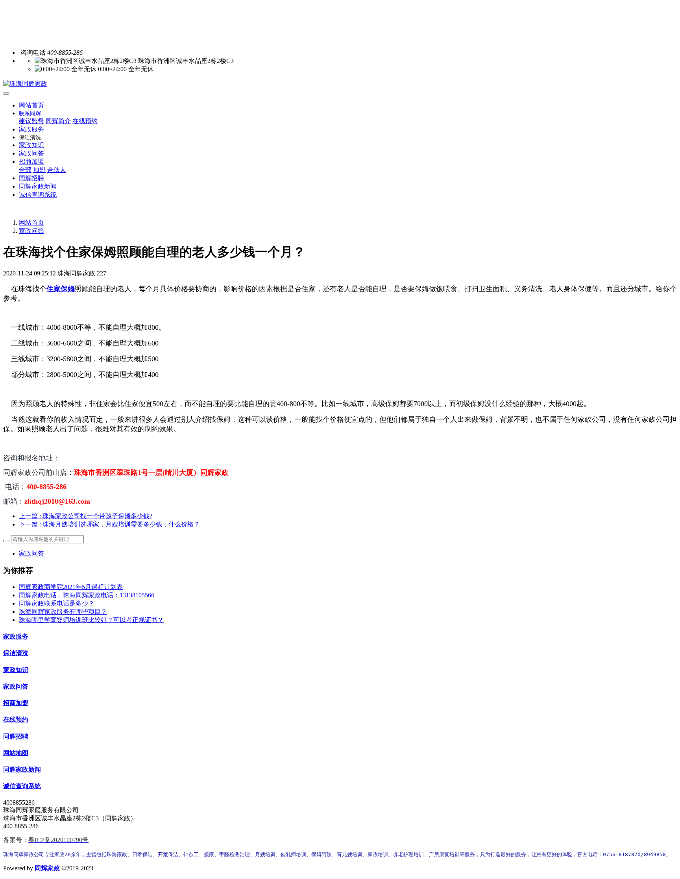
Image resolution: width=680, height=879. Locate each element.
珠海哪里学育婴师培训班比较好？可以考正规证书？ (91, 620)
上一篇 (85, 516)
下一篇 (109, 524)
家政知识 (15, 670)
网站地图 (15, 753)
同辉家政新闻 (22, 769)
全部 (25, 169)
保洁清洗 (15, 653)
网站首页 (31, 105)
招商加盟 (15, 703)
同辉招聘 (15, 736)
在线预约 (15, 719)
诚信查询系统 (22, 786)
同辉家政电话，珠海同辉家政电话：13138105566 (86, 595)
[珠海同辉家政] (340, 84)
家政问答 (31, 230)
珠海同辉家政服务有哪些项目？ (63, 611)
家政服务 (15, 636)
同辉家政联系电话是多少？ (56, 603)
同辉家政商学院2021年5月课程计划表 (71, 587)
